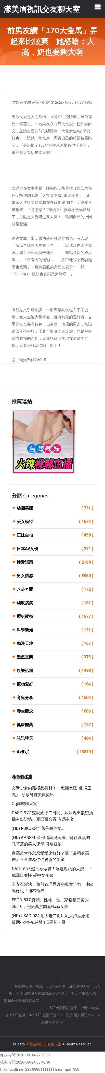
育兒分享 (55, 697)
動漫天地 (55, 643)
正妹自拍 (55, 535)
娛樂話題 (55, 670)
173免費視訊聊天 (63, 1008)
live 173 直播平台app (46, 1015)
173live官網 (56, 986)
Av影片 (55, 751)
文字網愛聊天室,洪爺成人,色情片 (42, 994)
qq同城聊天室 (24, 803)
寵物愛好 (55, 684)
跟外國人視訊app (80, 1015)
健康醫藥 (55, 724)
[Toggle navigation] (97, 6)
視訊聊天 (55, 738)
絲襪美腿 (55, 508)
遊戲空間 (55, 657)
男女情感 (55, 575)
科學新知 (55, 629)
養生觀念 (55, 711)
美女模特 (55, 521)
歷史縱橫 (55, 616)
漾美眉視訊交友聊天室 (43, 1044)
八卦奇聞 (55, 589)
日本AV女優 (55, 548)
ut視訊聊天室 (79, 986)
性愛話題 (55, 562)
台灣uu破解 (90, 1008)
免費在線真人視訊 (29, 986)
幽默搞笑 (55, 602)
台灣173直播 (15, 1015)
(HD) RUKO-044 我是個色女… (38, 828)
